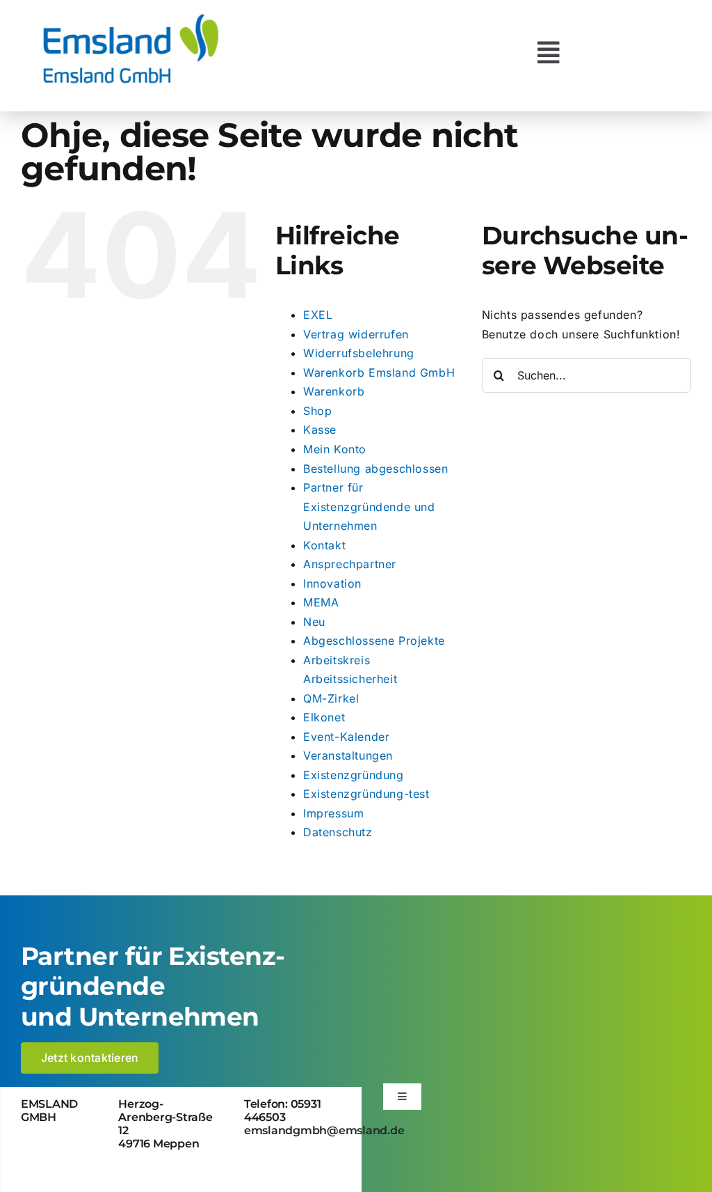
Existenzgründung (353, 775)
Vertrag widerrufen (356, 334)
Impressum (333, 813)
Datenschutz (338, 832)
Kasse (320, 430)
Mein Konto (334, 449)
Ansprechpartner (349, 564)
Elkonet (324, 717)
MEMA (321, 602)
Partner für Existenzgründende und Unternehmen (369, 506)
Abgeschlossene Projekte (374, 641)
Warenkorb (333, 391)
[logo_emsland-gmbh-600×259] (131, 17)
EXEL (317, 315)
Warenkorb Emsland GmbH (379, 372)
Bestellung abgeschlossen (375, 469)
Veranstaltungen (348, 755)
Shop (317, 411)
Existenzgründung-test (366, 794)
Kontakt (324, 545)
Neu (314, 622)
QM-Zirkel (331, 698)
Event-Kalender (346, 737)
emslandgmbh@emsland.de (324, 1130)
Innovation (332, 583)
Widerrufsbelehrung (358, 353)
